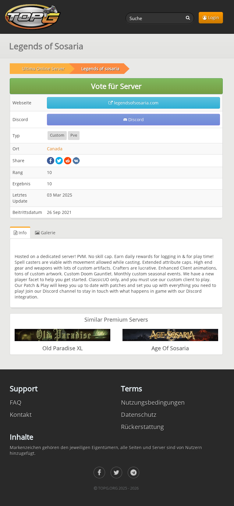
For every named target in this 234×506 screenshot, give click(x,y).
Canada (54, 149)
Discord (135, 119)
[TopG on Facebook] (99, 472)
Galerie (47, 233)
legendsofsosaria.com (135, 103)
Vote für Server (116, 86)
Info (22, 233)
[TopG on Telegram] (133, 472)
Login (213, 17)
